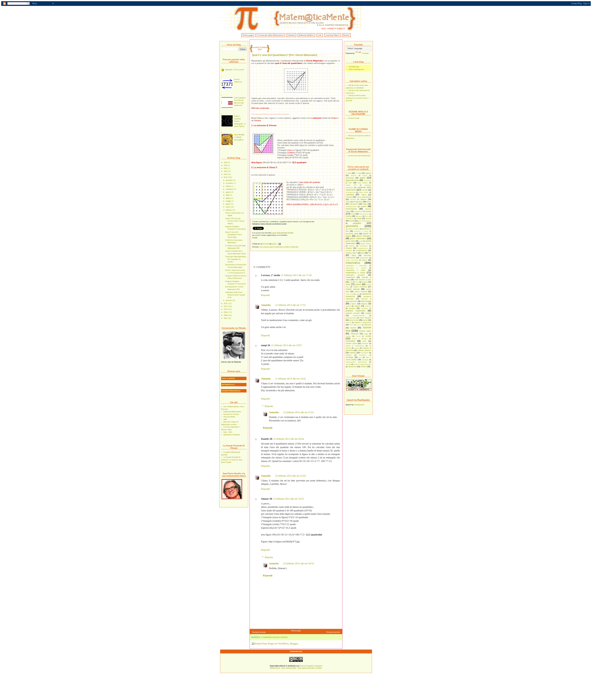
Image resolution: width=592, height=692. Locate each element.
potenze (368, 306)
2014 (226, 174)
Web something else (356, 69)
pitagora (364, 304)
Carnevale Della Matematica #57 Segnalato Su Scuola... (235, 259)
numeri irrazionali (360, 287)
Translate (365, 53)
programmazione (359, 315)
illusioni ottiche (365, 243)
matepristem (350, 277)
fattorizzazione (364, 214)
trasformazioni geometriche (356, 362)
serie (364, 341)
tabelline (349, 355)
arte (350, 183)
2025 (226, 162)
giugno (228, 198)
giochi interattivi (363, 236)
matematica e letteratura (356, 265)
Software (291, 35)
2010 (226, 309)
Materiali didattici (306, 35)
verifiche (363, 366)
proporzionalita (351, 318)
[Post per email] (279, 244)
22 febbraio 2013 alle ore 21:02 (290, 475)
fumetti (351, 221)
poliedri (348, 306)
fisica (367, 216)
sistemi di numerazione (355, 346)
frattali (359, 218)
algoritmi (353, 175)
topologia (365, 360)
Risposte (269, 406)
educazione (353, 204)
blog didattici (363, 183)
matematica (353, 262)
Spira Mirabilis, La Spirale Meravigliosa (239, 137)
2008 (226, 315)
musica (364, 282)
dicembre (229, 180)
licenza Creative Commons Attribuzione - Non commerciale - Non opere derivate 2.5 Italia (296, 667)
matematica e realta (355, 270)
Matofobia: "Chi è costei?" (234, 70)
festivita (348, 216)
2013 (226, 177)
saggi (366, 334)
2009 (226, 312)
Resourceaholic (229, 417)
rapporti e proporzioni (363, 322)
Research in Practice (231, 414)
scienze (348, 336)
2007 (226, 318)
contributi (350, 194)
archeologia (367, 180)
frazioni (368, 218)
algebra (368, 173)
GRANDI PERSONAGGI (231, 391)
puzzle (365, 320)
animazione (350, 178)
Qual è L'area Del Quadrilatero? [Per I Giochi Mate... (233, 234)
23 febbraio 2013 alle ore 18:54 (298, 563)
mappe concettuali (352, 260)
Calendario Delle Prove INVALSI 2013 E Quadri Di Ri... (235, 294)
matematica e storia (355, 272)
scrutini (358, 336)
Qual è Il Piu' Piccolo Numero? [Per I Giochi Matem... (234, 221)
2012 (226, 303)
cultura (363, 195)
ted (360, 357)
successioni (364, 353)
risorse (353, 328)
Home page (248, 35)
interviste (349, 250)
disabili (348, 202)
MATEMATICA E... (229, 385)
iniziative (349, 248)
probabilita (364, 308)
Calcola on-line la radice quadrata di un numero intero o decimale (357, 97)
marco (364, 260)
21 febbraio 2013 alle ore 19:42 (290, 378)
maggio (229, 201)
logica (354, 255)
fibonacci (359, 216)
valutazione (352, 366)
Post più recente (259, 632)
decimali (353, 199)
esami (363, 206)
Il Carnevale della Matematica (270, 35)
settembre (230, 189)
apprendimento (352, 180)
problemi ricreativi (353, 313)
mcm (357, 282)
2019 (226, 165)
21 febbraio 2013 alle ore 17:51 (290, 305)
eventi (368, 211)
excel (353, 214)
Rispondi (265, 295)
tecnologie (349, 357)
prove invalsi (354, 320)
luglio (228, 195)
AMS (225, 419)
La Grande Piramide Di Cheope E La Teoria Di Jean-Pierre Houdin (232, 459)
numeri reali (349, 294)
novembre (230, 183)
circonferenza (350, 192)
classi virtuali (363, 192)
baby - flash (227, 432)
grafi (360, 241)
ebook (368, 202)
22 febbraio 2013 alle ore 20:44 (288, 439)
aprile (228, 204)
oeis (357, 294)
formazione (350, 218)
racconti (348, 322)
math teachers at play (362, 280)
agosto (228, 192)
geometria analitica (352, 229)
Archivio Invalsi (353, 118)
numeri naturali (353, 289)
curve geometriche (364, 197)
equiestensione (351, 206)
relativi (351, 325)
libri (362, 253)
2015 (226, 171)
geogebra (357, 223)
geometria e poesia (361, 231)
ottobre (228, 186)
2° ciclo (358, 173)
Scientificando (354, 67)
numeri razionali (360, 291)
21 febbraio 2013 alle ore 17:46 (296, 275)
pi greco (353, 304)
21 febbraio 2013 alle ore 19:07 (286, 345)
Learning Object (332, 35)
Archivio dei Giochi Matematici (359, 156)
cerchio (364, 190)
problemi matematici (355, 311)
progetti (368, 313)
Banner (346, 35)
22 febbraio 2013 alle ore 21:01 (298, 412)
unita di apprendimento (362, 364)
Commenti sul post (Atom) (274, 637)
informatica (364, 246)
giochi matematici (358, 238)
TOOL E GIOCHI (228, 378)
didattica (363, 199)
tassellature (362, 355)
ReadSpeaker (359, 405)
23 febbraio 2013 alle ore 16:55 (288, 498)
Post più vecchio (333, 632)
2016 (226, 168)
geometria (352, 226)
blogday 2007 (351, 185)
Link (319, 35)
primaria (352, 308)
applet (362, 178)
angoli (365, 175)
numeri (358, 284)
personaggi (366, 301)
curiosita (349, 197)
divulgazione (357, 202)
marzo (228, 207)
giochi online (350, 241)
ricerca (359, 325)
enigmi (364, 204)
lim (369, 253)
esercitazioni (351, 209)
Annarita (266, 244)
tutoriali (348, 364)
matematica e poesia (356, 268)
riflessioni (367, 325)
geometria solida (352, 234)
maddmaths (364, 258)
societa (356, 348)
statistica (352, 353)
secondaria (350, 341)
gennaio (229, 300)
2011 (226, 306)
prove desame (365, 318)
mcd (350, 282)
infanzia (352, 246)
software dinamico (364, 350)
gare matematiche (364, 221)
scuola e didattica (359, 339)
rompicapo (354, 334)
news (348, 284)
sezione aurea (351, 343)
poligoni (357, 306)
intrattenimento (361, 250)
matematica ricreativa (355, 275)
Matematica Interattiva (231, 435)
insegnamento (363, 248)
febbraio (229, 210)
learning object (351, 253)
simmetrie (365, 343)
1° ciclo (348, 173)
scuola (368, 336)
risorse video (365, 331)
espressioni (358, 211)
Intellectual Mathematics (232, 412)
